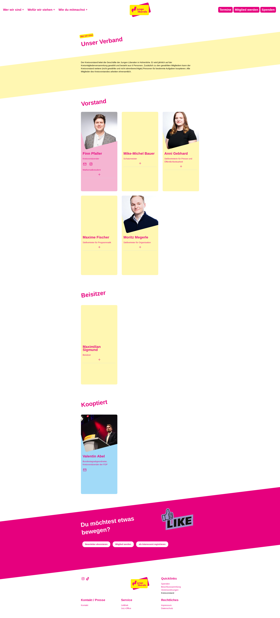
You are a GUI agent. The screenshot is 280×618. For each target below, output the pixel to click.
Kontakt (84, 605)
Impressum (166, 605)
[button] (99, 175)
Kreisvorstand (167, 593)
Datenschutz (167, 608)
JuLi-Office (126, 608)
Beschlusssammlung (171, 587)
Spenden (165, 584)
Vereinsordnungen (169, 590)
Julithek (124, 605)
